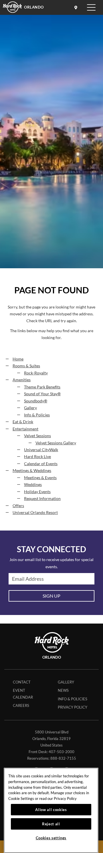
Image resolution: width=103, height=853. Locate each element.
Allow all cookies (51, 809)
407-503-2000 (61, 751)
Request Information (42, 498)
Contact (22, 682)
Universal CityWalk (41, 449)
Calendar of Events (41, 463)
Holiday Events (37, 491)
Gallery (30, 408)
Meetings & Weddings (32, 470)
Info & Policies (37, 415)
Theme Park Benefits (42, 387)
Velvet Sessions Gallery (55, 443)
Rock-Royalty (36, 373)
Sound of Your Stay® (42, 394)
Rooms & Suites (26, 366)
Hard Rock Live (37, 456)
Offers (18, 505)
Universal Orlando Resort (35, 512)
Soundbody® (35, 401)
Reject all (51, 824)
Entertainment (25, 429)
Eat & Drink (23, 422)
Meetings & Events (40, 477)
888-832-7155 (63, 758)
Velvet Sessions (37, 435)
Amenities (22, 380)
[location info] (77, 7)
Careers (21, 705)
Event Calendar (23, 693)
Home (18, 359)
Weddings (33, 484)
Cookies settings (51, 838)
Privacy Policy (72, 707)
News (63, 690)
